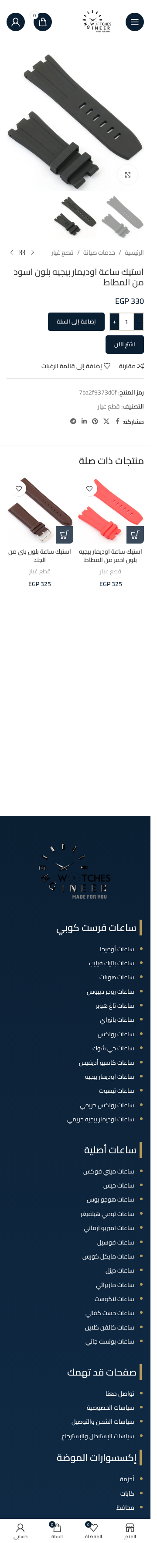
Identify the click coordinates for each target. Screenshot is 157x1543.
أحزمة (127, 1479)
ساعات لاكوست (114, 1299)
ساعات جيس (118, 1185)
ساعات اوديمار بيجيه (109, 1076)
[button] (135, 535)
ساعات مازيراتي (115, 1285)
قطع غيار (62, 252)
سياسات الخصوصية (110, 1407)
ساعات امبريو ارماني (109, 1228)
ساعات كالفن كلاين (109, 1327)
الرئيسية (134, 252)
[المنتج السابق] (32, 252)
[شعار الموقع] (97, 21)
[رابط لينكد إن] (84, 421)
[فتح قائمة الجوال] (134, 22)
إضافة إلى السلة (76, 321)
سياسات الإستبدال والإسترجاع (97, 1436)
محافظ (125, 1507)
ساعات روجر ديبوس (110, 991)
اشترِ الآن (124, 344)
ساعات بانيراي (117, 1019)
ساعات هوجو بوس (110, 1199)
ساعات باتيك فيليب (111, 963)
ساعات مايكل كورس (108, 1256)
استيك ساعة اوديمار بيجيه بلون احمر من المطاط (110, 556)
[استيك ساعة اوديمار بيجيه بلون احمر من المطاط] (111, 510)
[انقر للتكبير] (127, 175)
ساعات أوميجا (117, 949)
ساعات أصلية (110, 1150)
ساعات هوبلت (116, 977)
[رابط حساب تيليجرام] (73, 421)
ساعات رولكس (116, 1034)
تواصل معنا (120, 1393)
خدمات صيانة (99, 252)
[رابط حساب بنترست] (95, 421)
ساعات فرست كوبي (96, 927)
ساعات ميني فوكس (108, 1171)
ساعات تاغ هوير (115, 1005)
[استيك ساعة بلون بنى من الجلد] (40, 510)
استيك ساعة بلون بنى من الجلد (39, 556)
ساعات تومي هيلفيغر (107, 1213)
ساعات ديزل (120, 1270)
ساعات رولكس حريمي (107, 1105)
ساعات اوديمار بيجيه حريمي (100, 1119)
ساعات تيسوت (116, 1090)
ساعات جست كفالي (109, 1313)
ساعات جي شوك (113, 1048)
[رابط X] (106, 421)
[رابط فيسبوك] (117, 421)
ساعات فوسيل (115, 1242)
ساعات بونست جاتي (109, 1341)
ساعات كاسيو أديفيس (106, 1062)
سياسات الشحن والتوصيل (103, 1421)
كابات (127, 1493)
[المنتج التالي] (12, 252)
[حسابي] (15, 22)
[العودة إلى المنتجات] (22, 252)
